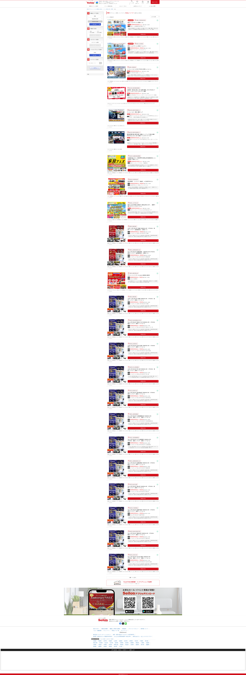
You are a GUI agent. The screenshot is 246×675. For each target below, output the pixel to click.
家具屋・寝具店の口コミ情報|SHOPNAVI (102, 636)
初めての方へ (155, 2)
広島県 (132, 644)
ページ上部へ (133, 577)
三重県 (142, 642)
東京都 (146, 641)
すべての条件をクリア (95, 67)
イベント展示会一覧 (106, 9)
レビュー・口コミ (123, 6)
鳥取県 (121, 644)
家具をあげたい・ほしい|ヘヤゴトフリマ (142, 636)
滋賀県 (147, 642)
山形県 (115, 641)
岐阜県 (126, 642)
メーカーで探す (102, 639)
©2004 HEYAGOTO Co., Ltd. (123, 674)
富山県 (106, 642)
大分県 (120, 646)
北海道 (94, 641)
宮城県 (110, 641)
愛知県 (137, 642)
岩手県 (105, 641)
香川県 (142, 644)
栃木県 (125, 641)
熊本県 (115, 646)
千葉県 (141, 641)
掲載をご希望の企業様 (115, 628)
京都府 (94, 644)
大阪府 (99, 644)
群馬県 (131, 641)
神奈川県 (95, 642)
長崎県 (110, 646)
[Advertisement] (123, 661)
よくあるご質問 (152, 6)
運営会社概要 (104, 628)
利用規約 (124, 628)
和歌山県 (116, 644)
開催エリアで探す (95, 639)
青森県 (99, 641)
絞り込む (94, 24)
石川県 (111, 642)
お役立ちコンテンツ (138, 6)
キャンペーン (107, 630)
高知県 (94, 646)
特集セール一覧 (115, 630)
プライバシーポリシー (133, 628)
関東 (112, 9)
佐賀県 (105, 646)
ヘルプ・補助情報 (97, 630)
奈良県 (110, 644)
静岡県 (132, 642)
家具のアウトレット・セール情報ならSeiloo (94, 9)
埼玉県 (136, 641)
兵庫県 (105, 644)
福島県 (120, 641)
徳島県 (137, 644)
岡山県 (126, 644)
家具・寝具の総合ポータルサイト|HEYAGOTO (123, 634)
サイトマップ (124, 630)
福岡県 (99, 646)
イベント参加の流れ (108, 6)
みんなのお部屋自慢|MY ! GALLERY (122, 636)
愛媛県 (147, 644)
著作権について (144, 628)
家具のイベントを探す (93, 6)
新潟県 (100, 642)
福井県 (116, 642)
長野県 (121, 642)
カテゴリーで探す (110, 639)
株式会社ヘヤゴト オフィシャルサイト (102, 634)
